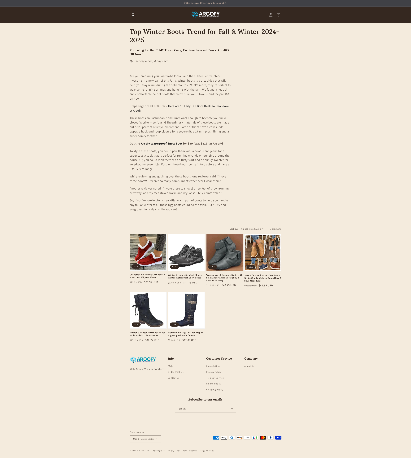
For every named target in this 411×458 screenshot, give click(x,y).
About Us (249, 366)
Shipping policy (207, 450)
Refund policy (159, 450)
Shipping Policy (214, 389)
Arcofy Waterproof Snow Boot (161, 143)
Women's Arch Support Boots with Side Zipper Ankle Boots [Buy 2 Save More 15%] (224, 278)
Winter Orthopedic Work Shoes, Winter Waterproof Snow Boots (185, 276)
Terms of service (190, 450)
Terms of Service (215, 377)
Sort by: (234, 228)
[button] (133, 14)
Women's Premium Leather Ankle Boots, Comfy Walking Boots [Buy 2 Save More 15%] (262, 278)
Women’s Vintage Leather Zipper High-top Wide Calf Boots (185, 334)
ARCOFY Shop (143, 450)
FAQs (170, 366)
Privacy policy (174, 450)
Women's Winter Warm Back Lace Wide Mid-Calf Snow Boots (147, 334)
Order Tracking (176, 372)
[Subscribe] (232, 409)
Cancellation (213, 366)
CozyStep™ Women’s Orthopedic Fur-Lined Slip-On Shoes (147, 276)
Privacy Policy (213, 372)
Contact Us (173, 377)
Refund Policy (213, 383)
